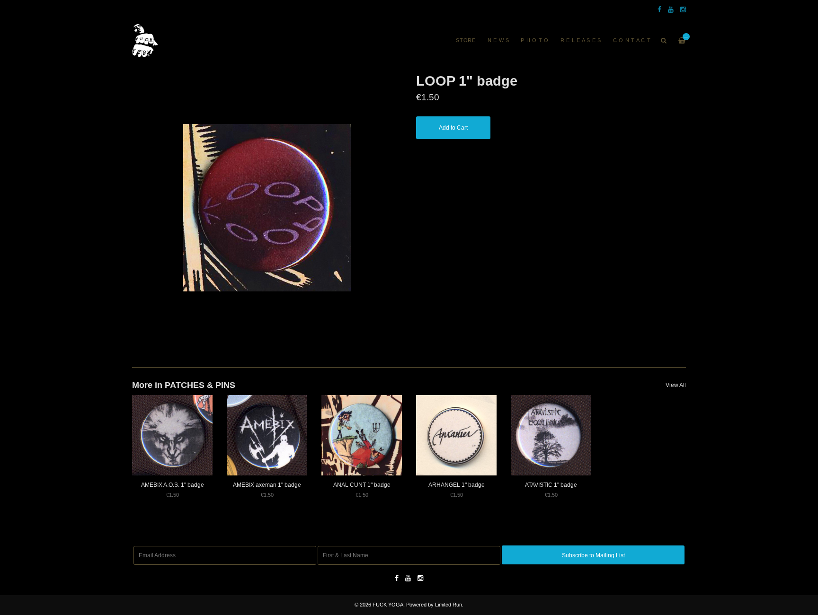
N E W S (498, 40)
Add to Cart (453, 127)
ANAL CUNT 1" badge (362, 485)
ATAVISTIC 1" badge (551, 485)
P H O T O (535, 40)
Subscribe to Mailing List (593, 555)
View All (676, 385)
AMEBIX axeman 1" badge (267, 485)
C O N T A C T (632, 40)
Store (466, 40)
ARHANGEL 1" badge (456, 485)
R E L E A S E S (580, 40)
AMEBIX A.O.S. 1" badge (172, 485)
